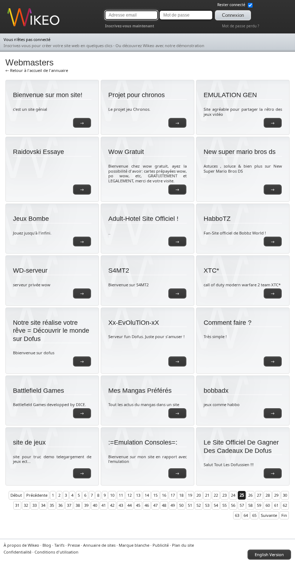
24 (233, 495)
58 (250, 505)
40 (95, 505)
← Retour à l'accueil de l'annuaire (36, 70)
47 (155, 505)
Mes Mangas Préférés (140, 390)
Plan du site (183, 545)
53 (207, 505)
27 (259, 495)
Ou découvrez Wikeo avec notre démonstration (159, 45)
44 (129, 505)
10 (112, 495)
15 (155, 495)
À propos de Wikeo (21, 545)
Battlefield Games (38, 390)
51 (190, 505)
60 (268, 505)
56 (233, 505)
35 (52, 505)
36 (60, 505)
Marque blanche (134, 545)
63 (237, 515)
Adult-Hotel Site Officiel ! (143, 218)
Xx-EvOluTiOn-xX (133, 322)
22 (216, 495)
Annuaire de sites (99, 545)
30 (285, 495)
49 (173, 505)
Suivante (269, 515)
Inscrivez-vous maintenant (129, 25)
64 (246, 515)
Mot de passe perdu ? (240, 25)
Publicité (161, 545)
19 (190, 495)
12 (129, 495)
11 (121, 495)
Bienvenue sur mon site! (47, 95)
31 (17, 505)
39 (86, 505)
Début (16, 495)
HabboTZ (217, 218)
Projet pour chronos (136, 95)
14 (147, 495)
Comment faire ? (227, 322)
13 (138, 495)
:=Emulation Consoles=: (142, 442)
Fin (284, 515)
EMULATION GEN (230, 95)
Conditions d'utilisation (56, 552)
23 (224, 495)
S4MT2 (118, 270)
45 (138, 505)
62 (285, 505)
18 (181, 495)
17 (173, 495)
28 (268, 495)
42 (112, 505)
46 (147, 505)
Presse (74, 545)
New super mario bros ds (240, 151)
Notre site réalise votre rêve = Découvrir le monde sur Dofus (51, 330)
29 (276, 495)
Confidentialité (17, 552)
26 (250, 495)
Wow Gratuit (126, 151)
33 (34, 505)
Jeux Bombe (31, 218)
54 (216, 505)
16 (164, 495)
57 (242, 505)
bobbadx (216, 390)
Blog (46, 545)
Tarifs (59, 545)
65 (254, 515)
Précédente (36, 495)
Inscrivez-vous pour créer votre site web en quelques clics (58, 45)
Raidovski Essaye (38, 151)
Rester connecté (231, 4)
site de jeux (29, 442)
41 (103, 505)
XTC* (211, 270)
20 (198, 495)
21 (207, 495)
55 (224, 505)
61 (276, 505)
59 (259, 505)
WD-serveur (30, 270)
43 (121, 505)
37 (69, 505)
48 (164, 505)
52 (198, 505)
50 (181, 505)
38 (78, 505)
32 (26, 505)
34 (43, 505)
